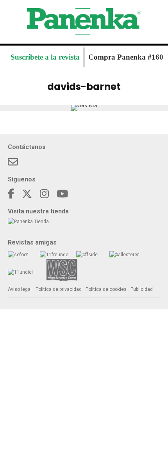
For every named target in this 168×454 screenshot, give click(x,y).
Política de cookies (106, 289)
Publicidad (141, 289)
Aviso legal (20, 289)
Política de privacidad (59, 289)
